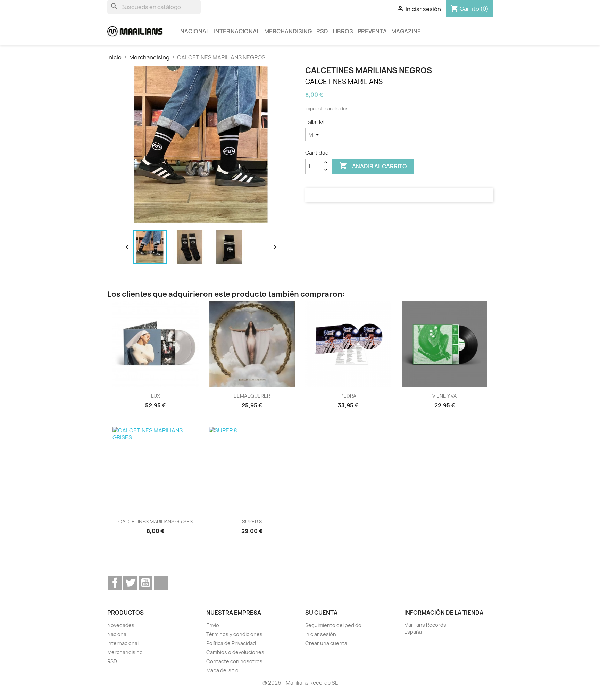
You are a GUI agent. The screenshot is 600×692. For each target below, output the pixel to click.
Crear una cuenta (326, 643)
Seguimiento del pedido (333, 625)
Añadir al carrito (373, 166)
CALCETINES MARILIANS (344, 81)
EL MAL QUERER (252, 396)
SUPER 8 (252, 521)
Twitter (130, 583)
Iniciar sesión (320, 634)
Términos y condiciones (234, 634)
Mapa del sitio (222, 670)
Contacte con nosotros (234, 661)
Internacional (237, 31)
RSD (322, 31)
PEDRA (348, 396)
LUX (155, 396)
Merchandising (288, 31)
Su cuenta (321, 612)
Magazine (406, 31)
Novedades (120, 625)
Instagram (161, 583)
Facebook (115, 583)
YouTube (145, 583)
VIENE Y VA (444, 396)
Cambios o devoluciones (235, 652)
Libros (343, 31)
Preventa (372, 31)
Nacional (194, 31)
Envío (212, 625)
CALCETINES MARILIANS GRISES (155, 521)
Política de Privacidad (231, 643)
